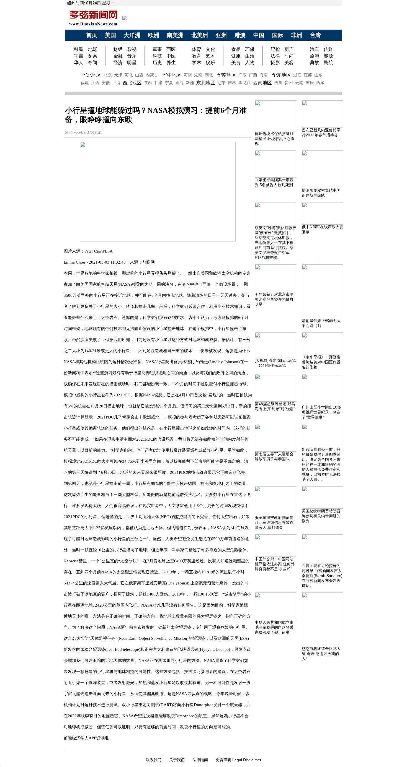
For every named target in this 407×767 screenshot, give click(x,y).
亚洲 (221, 35)
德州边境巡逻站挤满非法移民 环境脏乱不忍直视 (275, 138)
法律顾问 (200, 760)
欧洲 (153, 35)
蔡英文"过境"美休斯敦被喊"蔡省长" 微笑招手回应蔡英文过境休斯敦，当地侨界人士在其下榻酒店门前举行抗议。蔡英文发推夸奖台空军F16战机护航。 (275, 242)
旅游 (314, 56)
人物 (249, 62)
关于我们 (177, 760)
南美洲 (175, 35)
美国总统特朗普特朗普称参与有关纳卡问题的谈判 (321, 516)
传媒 (328, 49)
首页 (91, 35)
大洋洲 (132, 35)
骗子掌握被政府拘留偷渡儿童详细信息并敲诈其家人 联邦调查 (274, 522)
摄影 (275, 62)
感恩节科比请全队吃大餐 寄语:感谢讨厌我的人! (321, 653)
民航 (328, 62)
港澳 (240, 35)
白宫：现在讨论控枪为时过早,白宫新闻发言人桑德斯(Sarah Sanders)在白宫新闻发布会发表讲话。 (322, 575)
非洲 (296, 35)
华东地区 (281, 75)
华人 (78, 62)
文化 (210, 49)
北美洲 (199, 35)
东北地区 (205, 82)
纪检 (275, 49)
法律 (275, 56)
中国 (258, 35)
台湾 (315, 35)
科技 (157, 56)
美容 (289, 62)
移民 (79, 49)
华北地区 (92, 75)
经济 (118, 62)
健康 (236, 56)
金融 (118, 56)
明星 (131, 62)
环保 (249, 49)
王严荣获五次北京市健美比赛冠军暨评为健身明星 (274, 299)
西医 (171, 49)
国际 (277, 35)
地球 (92, 49)
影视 (131, 49)
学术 (196, 62)
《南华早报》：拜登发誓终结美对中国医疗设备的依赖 (321, 362)
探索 (92, 56)
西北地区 (132, 82)
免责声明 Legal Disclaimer (238, 760)
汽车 (314, 49)
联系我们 (153, 760)
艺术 (210, 56)
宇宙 (78, 56)
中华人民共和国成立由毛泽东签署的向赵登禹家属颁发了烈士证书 (274, 627)
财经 (118, 49)
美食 (236, 62)
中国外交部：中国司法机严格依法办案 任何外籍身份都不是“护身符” (275, 564)
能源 (328, 56)
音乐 (131, 56)
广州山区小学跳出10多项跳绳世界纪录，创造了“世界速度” (321, 412)
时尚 (289, 56)
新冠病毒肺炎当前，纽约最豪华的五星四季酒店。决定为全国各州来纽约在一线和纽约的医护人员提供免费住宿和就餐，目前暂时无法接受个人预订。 (321, 464)
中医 (171, 56)
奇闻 (92, 62)
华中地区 (172, 75)
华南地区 (226, 75)
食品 (236, 49)
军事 (157, 49)
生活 (249, 56)
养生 (171, 62)
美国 (110, 35)
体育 (196, 49)
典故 (314, 62)
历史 (157, 62)
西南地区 (262, 82)
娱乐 (210, 62)
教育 (196, 56)
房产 (289, 49)
